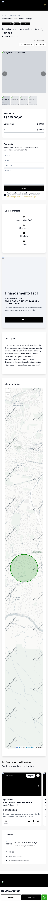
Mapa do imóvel (13, 384)
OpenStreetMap (30, 747)
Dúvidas (11, 897)
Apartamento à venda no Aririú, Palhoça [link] (17, 18)
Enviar (24, 188)
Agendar (31, 897)
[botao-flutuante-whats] (44, 897)
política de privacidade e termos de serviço (21, 197)
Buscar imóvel (15, 15)
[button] (4, 73)
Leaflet (20, 747)
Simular (24, 320)
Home (4, 15)
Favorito (41, 45)
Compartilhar (27, 45)
